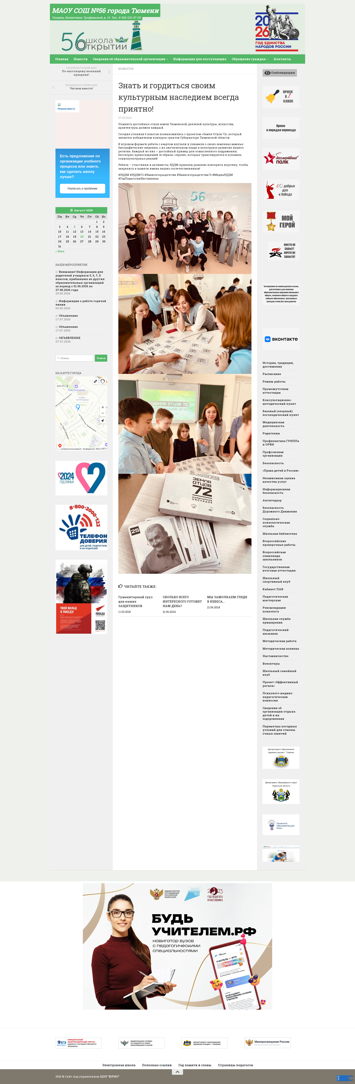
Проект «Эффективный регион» (280, 684)
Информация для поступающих (199, 59)
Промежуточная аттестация (275, 390)
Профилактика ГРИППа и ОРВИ (281, 442)
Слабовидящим (283, 72)
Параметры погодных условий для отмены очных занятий (280, 729)
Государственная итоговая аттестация (279, 568)
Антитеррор (272, 500)
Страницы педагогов (235, 1065)
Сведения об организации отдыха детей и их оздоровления (279, 713)
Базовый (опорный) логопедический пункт (281, 413)
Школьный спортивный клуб (276, 580)
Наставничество (275, 656)
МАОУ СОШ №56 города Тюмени (105, 10)
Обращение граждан (249, 59)
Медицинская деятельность (273, 424)
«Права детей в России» (281, 470)
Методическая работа (279, 641)
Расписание (272, 374)
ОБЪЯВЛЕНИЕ (69, 338)
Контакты (282, 59)
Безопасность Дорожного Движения (280, 509)
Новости (81, 59)
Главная (61, 59)
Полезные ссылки (157, 1065)
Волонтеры (271, 663)
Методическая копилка (281, 648)
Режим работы (274, 381)
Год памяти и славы (194, 1065)
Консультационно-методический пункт (279, 402)
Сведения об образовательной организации (129, 59)
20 (82, 236)
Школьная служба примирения (276, 620)
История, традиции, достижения (278, 364)
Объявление (68, 315)
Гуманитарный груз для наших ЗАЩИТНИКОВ (135, 601)
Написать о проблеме (82, 188)
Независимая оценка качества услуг (279, 480)
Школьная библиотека (280, 533)
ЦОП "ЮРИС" (109, 1076)
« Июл (59, 251)
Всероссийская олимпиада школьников (274, 555)
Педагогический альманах (276, 631)
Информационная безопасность (276, 491)
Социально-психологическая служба (276, 522)
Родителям (271, 433)
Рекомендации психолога (274, 609)
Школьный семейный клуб (279, 672)
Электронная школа (119, 1065)
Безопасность (273, 463)
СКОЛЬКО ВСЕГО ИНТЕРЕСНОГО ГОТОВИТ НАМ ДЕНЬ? (182, 601)
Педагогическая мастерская (275, 598)
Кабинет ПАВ (273, 589)
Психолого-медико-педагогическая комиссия (278, 696)
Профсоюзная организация (273, 454)
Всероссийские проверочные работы (279, 543)
